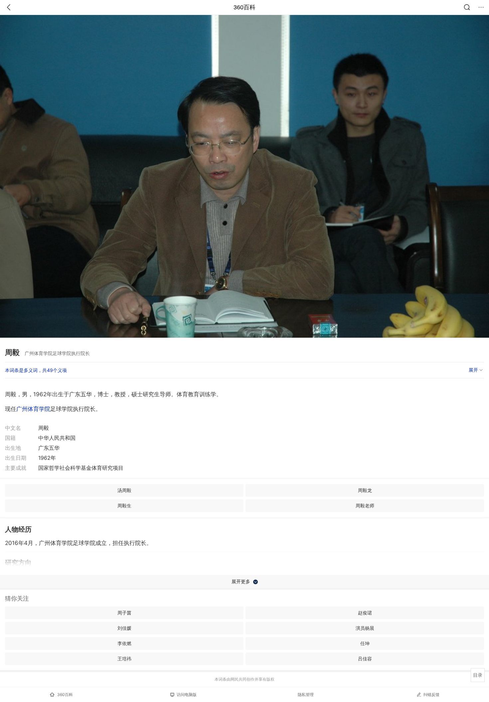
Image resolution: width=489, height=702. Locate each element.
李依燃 (124, 643)
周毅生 (124, 505)
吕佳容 (365, 658)
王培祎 (124, 658)
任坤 (365, 643)
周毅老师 (365, 505)
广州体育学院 (33, 409)
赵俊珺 (365, 612)
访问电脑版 (187, 694)
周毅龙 (365, 490)
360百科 (244, 7)
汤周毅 (124, 490)
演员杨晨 (365, 628)
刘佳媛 (124, 628)
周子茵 (124, 612)
